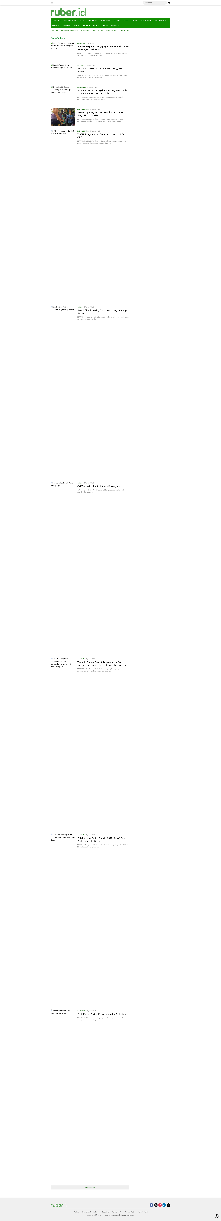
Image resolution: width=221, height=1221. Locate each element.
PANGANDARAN (70, 21)
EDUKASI (117, 21)
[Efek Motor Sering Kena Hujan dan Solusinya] (63, 1096)
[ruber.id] (83, 11)
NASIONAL (56, 25)
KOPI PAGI (115, 25)
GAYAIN (105, 25)
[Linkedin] (164, 1205)
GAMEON (66, 25)
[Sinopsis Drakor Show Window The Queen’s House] (63, 73)
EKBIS (126, 21)
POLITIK (134, 21)
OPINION (76, 25)
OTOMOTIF (81, 1011)
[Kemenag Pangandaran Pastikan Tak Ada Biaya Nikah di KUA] (63, 117)
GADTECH (86, 25)
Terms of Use (98, 30)
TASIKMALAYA (92, 21)
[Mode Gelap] (169, 3)
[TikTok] (168, 1205)
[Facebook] (151, 1205)
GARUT (81, 21)
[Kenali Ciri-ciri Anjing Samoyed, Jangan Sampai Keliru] (63, 392)
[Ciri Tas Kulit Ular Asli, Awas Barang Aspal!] (63, 568)
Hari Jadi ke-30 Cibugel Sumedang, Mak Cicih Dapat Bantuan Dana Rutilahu (102, 92)
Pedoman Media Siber (69, 30)
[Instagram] (160, 1205)
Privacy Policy (111, 30)
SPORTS (96, 25)
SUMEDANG (56, 21)
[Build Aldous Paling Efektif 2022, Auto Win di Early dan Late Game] (63, 920)
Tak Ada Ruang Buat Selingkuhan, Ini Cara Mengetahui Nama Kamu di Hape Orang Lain (101, 664)
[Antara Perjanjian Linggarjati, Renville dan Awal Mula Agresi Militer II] (63, 51)
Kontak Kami (124, 30)
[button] (164, 2)
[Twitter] (156, 1205)
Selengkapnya (89, 1187)
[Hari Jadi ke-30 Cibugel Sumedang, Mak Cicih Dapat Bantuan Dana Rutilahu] (63, 95)
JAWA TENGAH (145, 21)
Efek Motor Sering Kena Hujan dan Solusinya (101, 1014)
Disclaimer (85, 30)
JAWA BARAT (106, 21)
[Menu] (52, 3)
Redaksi (55, 30)
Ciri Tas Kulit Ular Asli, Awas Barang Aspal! (100, 486)
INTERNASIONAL (161, 21)
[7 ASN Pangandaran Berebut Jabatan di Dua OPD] (63, 216)
